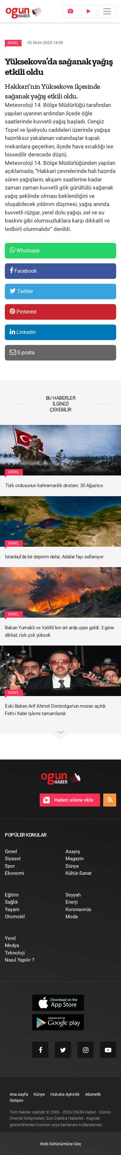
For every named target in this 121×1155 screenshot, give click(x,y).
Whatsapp (27, 250)
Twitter (24, 291)
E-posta (25, 352)
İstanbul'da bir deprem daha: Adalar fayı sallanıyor (54, 557)
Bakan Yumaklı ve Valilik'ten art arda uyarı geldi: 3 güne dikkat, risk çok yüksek (59, 631)
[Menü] (107, 11)
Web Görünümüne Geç (60, 1143)
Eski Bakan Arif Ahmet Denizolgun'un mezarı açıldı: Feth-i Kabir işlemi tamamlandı (55, 709)
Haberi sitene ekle (73, 800)
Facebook (25, 271)
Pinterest (25, 312)
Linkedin (25, 332)
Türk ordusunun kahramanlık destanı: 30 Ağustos (54, 485)
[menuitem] (70, 11)
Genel (13, 43)
